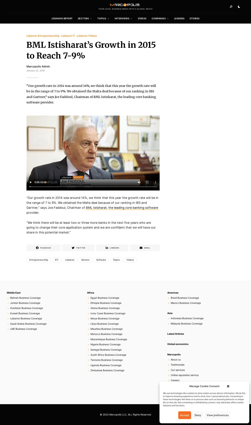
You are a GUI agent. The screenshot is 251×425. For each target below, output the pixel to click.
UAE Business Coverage (23, 328)
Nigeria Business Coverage (105, 344)
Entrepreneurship (38, 259)
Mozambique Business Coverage (108, 339)
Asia (169, 313)
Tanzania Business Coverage (106, 359)
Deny (198, 415)
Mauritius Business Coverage (106, 328)
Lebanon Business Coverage (26, 318)
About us (176, 359)
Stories (195, 18)
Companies (159, 18)
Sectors (83, 18)
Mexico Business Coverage (186, 302)
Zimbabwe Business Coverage (107, 370)
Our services (178, 370)
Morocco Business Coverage (106, 333)
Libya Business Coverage (104, 323)
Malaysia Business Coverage (187, 323)
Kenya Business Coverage (104, 318)
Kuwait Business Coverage (25, 313)
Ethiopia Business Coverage (105, 302)
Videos (142, 18)
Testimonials (177, 364)
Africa (90, 292)
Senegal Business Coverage (106, 349)
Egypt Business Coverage (104, 297)
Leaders (179, 18)
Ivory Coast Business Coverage (107, 313)
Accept (184, 415)
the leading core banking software (133, 207)
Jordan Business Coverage (25, 302)
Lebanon (69, 259)
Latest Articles (175, 333)
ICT (56, 259)
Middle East (13, 292)
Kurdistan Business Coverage (26, 308)
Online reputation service (185, 375)
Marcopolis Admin (38, 66)
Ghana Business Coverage (105, 308)
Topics (101, 18)
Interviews (122, 18)
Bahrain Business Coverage (25, 297)
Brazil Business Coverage (185, 297)
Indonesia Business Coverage (187, 318)
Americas (172, 292)
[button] (228, 386)
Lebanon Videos (87, 35)
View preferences (218, 415)
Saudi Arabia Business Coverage (28, 323)
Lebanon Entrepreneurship (42, 35)
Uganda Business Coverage (105, 365)
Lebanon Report (62, 18)
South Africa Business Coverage (108, 354)
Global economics (178, 344)
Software (101, 259)
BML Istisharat (96, 207)
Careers (175, 380)
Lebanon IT (68, 35)
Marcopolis (174, 354)
